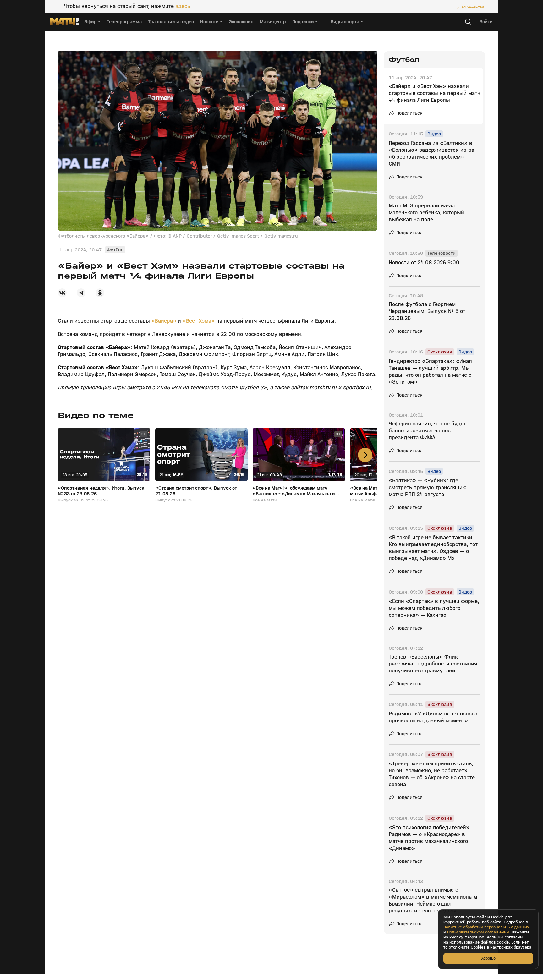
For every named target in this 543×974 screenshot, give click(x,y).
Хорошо (488, 958)
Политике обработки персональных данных (486, 927)
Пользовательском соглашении (478, 932)
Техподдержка (472, 6)
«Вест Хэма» (199, 321)
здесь (182, 6)
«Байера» (163, 321)
